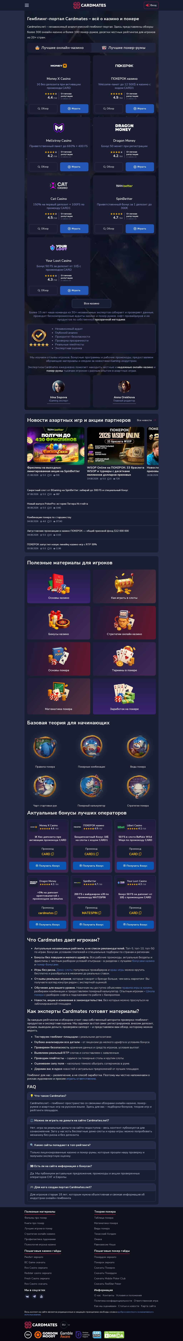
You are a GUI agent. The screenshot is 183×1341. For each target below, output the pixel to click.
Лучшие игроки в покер (38, 1228)
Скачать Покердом (105, 1273)
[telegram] (34, 1296)
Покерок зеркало (104, 1262)
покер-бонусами (47, 964)
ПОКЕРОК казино (124, 79)
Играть (76, 108)
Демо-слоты (64, 970)
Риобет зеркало (33, 1257)
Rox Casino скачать (36, 1284)
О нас (97, 1295)
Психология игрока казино (40, 1244)
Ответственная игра (146, 1300)
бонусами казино (143, 961)
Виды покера (138, 766)
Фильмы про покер (35, 1217)
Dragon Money (124, 141)
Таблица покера (103, 1217)
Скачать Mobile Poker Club (110, 1278)
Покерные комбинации (91, 766)
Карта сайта (148, 1306)
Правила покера (45, 766)
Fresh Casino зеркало (37, 1278)
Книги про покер (34, 1223)
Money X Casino (59, 79)
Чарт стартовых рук (45, 805)
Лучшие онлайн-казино (62, 47)
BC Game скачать (34, 1262)
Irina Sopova (58, 397)
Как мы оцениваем (105, 1306)
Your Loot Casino (58, 261)
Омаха (98, 1239)
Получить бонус (49, 865)
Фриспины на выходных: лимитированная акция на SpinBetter (53, 469)
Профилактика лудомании (40, 1239)
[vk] (27, 1296)
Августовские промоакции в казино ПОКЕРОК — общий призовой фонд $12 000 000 (78, 531)
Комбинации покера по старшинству (49, 517)
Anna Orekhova (124, 397)
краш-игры (117, 970)
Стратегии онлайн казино (39, 1234)
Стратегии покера (138, 805)
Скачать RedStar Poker (107, 1284)
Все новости (144, 420)
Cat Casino (59, 199)
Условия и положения (129, 1295)
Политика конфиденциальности (113, 1300)
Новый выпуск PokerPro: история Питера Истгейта (57, 503)
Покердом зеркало (105, 1257)
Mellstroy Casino (58, 141)
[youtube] (41, 1296)
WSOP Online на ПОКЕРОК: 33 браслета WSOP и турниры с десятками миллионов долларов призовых (115, 471)
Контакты (108, 1295)
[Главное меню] (26, 5)
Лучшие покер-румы (126, 47)
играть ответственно (81, 1079)
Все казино (91, 303)
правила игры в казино (137, 988)
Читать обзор (43, 108)
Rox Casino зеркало (36, 1267)
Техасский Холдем (105, 1234)
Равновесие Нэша (104, 1244)
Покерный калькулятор (91, 805)
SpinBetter (124, 199)
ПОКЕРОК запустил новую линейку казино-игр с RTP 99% (62, 544)
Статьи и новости (128, 1306)
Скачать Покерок (104, 1267)
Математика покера (106, 1223)
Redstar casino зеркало (38, 1273)
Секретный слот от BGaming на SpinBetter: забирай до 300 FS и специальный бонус (77, 490)
